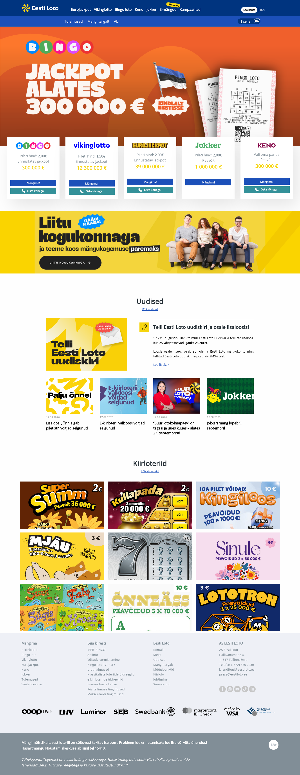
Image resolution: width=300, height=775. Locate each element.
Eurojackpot (81, 9)
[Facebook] (223, 689)
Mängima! (33, 183)
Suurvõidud (161, 684)
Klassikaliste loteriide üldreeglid (111, 674)
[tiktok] (245, 689)
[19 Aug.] (86, 343)
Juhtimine (160, 679)
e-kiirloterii (30, 650)
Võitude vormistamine (103, 659)
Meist (157, 655)
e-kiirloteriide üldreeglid (105, 679)
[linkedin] (252, 689)
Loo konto (249, 10)
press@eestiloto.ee (233, 674)
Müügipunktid (163, 669)
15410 (100, 748)
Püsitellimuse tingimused (106, 689)
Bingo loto (123, 9)
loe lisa (171, 742)
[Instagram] (230, 689)
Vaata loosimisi (32, 684)
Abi (116, 21)
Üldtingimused (98, 669)
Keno (139, 9)
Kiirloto (158, 674)
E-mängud (168, 9)
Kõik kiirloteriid (150, 471)
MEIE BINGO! (96, 650)
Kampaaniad (190, 9)
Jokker (151, 9)
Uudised (159, 659)
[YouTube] (238, 689)
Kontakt (158, 650)
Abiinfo (92, 655)
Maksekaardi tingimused (105, 694)
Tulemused (73, 21)
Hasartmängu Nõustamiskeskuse (49, 748)
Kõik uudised (150, 309)
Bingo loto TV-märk (101, 665)
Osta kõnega (35, 191)
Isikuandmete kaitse (102, 684)
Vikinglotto (103, 9)
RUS (262, 10)
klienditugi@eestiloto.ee (237, 669)
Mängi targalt (98, 21)
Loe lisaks (160, 364)
